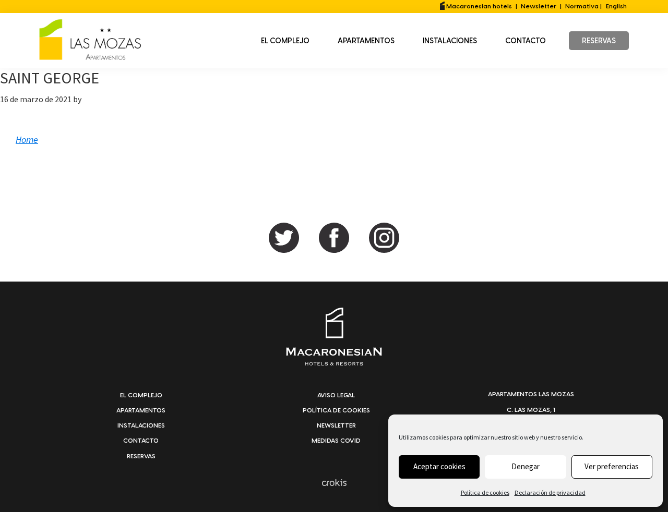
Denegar (525, 466)
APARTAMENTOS (140, 410)
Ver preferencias (611, 466)
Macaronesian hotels (478, 6)
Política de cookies (485, 492)
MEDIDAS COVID (336, 440)
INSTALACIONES (141, 425)
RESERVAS (141, 456)
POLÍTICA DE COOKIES (336, 410)
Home (27, 139)
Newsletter (538, 6)
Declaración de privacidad (550, 492)
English (616, 6)
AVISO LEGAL (336, 395)
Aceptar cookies (439, 466)
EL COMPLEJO (141, 395)
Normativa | (583, 6)
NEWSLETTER (336, 425)
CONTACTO (141, 440)
